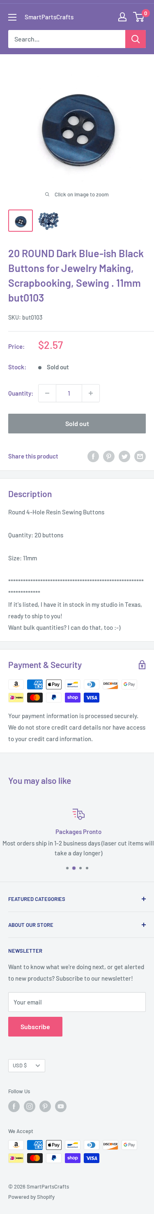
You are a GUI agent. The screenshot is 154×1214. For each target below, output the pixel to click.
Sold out (77, 423)
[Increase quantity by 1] (90, 393)
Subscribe (35, 1026)
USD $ (20, 1065)
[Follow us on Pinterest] (45, 1106)
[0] (139, 17)
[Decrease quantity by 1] (47, 393)
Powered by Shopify (31, 1196)
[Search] (135, 39)
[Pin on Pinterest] (109, 456)
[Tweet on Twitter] (124, 456)
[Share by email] (140, 456)
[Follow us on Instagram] (29, 1106)
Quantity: (20, 393)
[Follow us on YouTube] (61, 1106)
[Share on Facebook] (93, 456)
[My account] (122, 16)
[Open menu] (12, 17)
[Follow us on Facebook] (14, 1106)
